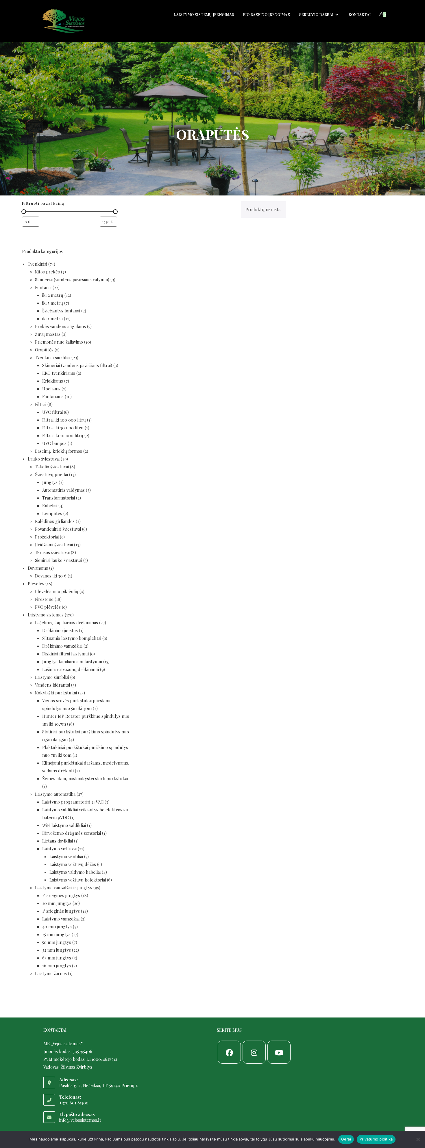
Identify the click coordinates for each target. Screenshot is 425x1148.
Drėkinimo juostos (60, 630)
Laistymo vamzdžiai (61, 919)
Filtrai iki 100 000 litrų (64, 420)
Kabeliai (49, 505)
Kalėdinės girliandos (55, 521)
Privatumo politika (376, 1139)
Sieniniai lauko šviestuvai (58, 560)
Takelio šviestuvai (52, 466)
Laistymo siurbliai (52, 677)
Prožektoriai (47, 537)
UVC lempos (54, 443)
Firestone (44, 599)
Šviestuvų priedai (51, 474)
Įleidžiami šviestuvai (54, 544)
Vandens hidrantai (52, 685)
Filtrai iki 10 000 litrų (62, 435)
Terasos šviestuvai (52, 552)
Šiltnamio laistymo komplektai (71, 638)
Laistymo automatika (55, 794)
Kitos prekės (47, 272)
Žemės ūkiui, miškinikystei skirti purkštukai (85, 778)
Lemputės (52, 513)
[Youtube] (279, 1052)
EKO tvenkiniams (58, 373)
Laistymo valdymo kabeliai (75, 872)
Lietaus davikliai (57, 841)
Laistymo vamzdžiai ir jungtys (63, 887)
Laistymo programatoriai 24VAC (73, 802)
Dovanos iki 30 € (50, 576)
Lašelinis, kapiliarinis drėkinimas (66, 622)
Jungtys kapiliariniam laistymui (72, 661)
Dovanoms (38, 568)
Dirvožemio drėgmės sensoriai (71, 833)
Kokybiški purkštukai (56, 693)
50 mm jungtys (56, 942)
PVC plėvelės (48, 607)
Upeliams (51, 389)
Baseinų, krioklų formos (58, 451)
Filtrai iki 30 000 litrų (63, 427)
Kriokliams (52, 381)
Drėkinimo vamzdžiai (62, 646)
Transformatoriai (58, 498)
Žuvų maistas (47, 334)
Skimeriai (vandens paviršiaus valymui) (72, 279)
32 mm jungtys (56, 950)
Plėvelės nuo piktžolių (56, 591)
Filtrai (40, 404)
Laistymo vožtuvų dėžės (72, 864)
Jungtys (50, 482)
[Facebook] (229, 1052)
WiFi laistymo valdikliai (64, 825)
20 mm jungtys (56, 903)
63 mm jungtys (56, 958)
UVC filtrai (52, 412)
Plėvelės (36, 583)
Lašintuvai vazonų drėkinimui (70, 669)
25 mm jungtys (56, 934)
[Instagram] (254, 1052)
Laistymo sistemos (46, 615)
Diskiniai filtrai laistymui (65, 654)
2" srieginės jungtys (61, 895)
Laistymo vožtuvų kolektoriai (77, 880)
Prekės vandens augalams (60, 326)
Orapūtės (44, 350)
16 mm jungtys (56, 965)
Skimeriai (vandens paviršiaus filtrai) (77, 365)
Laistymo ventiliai (66, 856)
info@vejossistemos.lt (80, 1120)
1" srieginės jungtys (61, 911)
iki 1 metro (52, 318)
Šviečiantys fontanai (61, 311)
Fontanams (53, 396)
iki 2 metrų (52, 295)
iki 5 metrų (52, 303)
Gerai (346, 1139)
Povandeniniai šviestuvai (58, 529)
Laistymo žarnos (51, 973)
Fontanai (43, 287)
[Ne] (418, 1139)
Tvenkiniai (37, 264)
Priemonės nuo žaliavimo (59, 342)
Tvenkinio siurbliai (52, 357)
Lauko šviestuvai (44, 459)
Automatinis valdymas (63, 490)
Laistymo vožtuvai (59, 848)
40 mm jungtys (57, 926)
